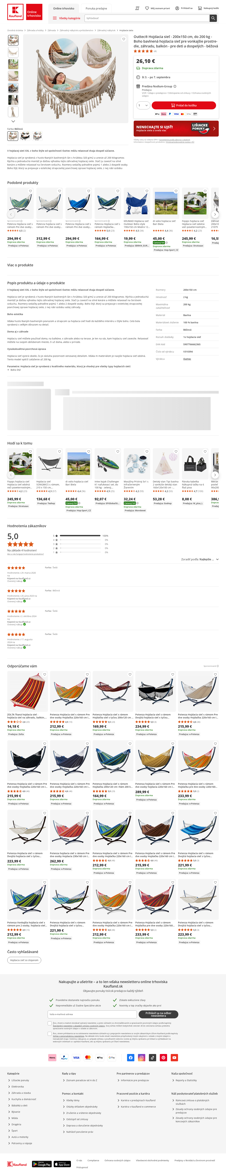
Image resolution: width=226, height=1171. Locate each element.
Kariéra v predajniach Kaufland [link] (138, 1100)
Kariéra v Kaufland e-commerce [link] (138, 1106)
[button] (80, 535)
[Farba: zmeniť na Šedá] (37, 136)
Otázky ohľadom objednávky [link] (81, 1106)
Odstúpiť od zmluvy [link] (77, 1119)
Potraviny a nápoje (22, 1143)
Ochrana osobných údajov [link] (118, 1160)
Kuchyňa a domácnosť (24, 1099)
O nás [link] (79, 1160)
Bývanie (16, 1111)
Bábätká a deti (19, 1105)
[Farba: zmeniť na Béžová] (12, 136)
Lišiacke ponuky (20, 1080)
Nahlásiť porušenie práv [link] (79, 1131)
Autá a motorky (20, 1137)
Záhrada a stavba (21, 1092)
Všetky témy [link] (72, 1100)
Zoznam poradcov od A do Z (81, 1080)
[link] (96, 8)
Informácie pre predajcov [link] (135, 1080)
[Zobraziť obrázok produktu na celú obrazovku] (75, 78)
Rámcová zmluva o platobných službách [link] (192, 1102)
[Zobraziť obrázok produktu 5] (13, 88)
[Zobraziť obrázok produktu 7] (13, 112)
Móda (15, 1118)
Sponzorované (13, 221)
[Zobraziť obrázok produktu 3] (13, 64)
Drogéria (16, 1124)
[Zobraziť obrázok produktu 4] (13, 76)
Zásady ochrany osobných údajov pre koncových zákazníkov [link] (196, 1119)
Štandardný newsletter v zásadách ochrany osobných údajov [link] (79, 1026)
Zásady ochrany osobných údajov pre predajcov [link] (196, 1111)
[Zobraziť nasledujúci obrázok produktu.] (13, 121)
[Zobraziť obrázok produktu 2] (13, 52)
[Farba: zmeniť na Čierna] (25, 136)
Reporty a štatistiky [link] (186, 1080)
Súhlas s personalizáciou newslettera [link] (68, 1036)
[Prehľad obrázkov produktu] (13, 78)
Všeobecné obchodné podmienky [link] (152, 1160)
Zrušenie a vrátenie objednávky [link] (83, 1112)
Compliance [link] (93, 1160)
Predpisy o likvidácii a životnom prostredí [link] (195, 1160)
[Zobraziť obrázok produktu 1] (13, 40)
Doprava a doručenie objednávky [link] (84, 1125)
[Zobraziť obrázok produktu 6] (13, 100)
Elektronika (18, 1086)
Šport (15, 1130)
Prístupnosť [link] (82, 1167)
